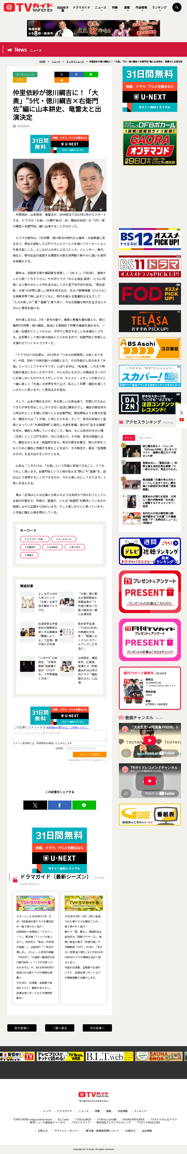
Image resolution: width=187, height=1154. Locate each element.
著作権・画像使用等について (102, 1130)
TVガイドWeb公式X (148, 1122)
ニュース (100, 7)
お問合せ (130, 1130)
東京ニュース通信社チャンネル (47, 1122)
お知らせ (43, 1130)
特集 (115, 7)
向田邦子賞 (63, 9)
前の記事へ (22, 1028)
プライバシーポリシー (67, 1130)
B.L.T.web (63, 1119)
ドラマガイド (81, 7)
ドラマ (19, 79)
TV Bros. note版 (106, 1119)
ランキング (159, 7)
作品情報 (141, 7)
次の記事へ (97, 1028)
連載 (127, 7)
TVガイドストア (81, 1122)
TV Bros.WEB (83, 1119)
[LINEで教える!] (91, 74)
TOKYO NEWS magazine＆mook (32, 1119)
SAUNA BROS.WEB (133, 1119)
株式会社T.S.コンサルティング (113, 1122)
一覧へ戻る (59, 1028)
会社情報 (147, 1130)
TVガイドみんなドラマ (164, 1119)
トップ (47, 1111)
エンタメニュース (25, 74)
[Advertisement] (150, 197)
